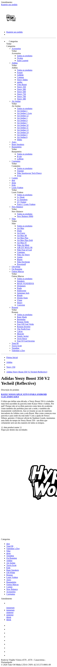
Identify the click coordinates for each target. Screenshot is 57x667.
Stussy (19, 302)
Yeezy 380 (21, 89)
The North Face (23, 329)
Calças (20, 331)
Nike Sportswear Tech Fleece (29, 173)
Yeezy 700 (21, 96)
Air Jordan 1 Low (24, 113)
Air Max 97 (22, 243)
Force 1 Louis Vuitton (26, 204)
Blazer (19, 259)
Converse (21, 305)
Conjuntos (16, 161)
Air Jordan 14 (22, 132)
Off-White (16, 267)
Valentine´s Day (18, 350)
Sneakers (21, 281)
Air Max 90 (22, 235)
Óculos (20, 58)
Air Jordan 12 (22, 116)
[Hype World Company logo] (11, 27)
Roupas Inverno (23, 326)
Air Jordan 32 (22, 125)
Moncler (20, 334)
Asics (14, 142)
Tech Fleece (22, 338)
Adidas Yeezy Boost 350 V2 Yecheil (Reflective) (26, 372)
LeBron (20, 159)
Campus (20, 77)
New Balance (17, 207)
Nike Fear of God (24, 250)
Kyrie (19, 156)
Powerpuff (21, 264)
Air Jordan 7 (22, 123)
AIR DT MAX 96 (24, 247)
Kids (14, 185)
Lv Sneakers (22, 199)
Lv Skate (21, 197)
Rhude (20, 295)
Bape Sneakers (18, 144)
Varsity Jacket (22, 336)
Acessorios (16, 48)
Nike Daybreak (23, 262)
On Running (17, 269)
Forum (20, 72)
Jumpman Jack (23, 293)
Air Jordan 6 (22, 137)
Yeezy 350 (21, 87)
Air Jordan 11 (22, 128)
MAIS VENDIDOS (25, 283)
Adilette (20, 75)
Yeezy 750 (21, 94)
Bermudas (21, 319)
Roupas (15, 307)
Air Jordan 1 (22, 111)
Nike (14, 219)
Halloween (21, 290)
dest (13, 180)
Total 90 (15, 343)
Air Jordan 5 (22, 135)
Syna (19, 175)
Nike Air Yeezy (23, 255)
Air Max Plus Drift (25, 240)
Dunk (19, 231)
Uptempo (21, 252)
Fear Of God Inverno (26, 341)
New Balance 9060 (25, 216)
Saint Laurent (22, 60)
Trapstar (20, 171)
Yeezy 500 (21, 92)
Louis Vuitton (17, 187)
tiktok (8, 617)
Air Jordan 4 (22, 120)
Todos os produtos (24, 56)
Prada (19, 288)
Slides (19, 139)
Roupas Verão (23, 322)
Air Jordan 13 (22, 130)
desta (14, 183)
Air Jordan (16, 101)
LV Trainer (21, 202)
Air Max (20, 228)
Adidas (15, 63)
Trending (15, 348)
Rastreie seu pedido (9, 4)
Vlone (19, 300)
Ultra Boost (22, 84)
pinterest (9, 612)
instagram (10, 608)
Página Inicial (12, 357)
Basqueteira (16, 147)
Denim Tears (22, 298)
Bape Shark (22, 317)
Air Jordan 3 (22, 118)
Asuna (19, 257)
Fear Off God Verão (25, 324)
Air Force (21, 233)
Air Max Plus (22, 238)
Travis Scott (17, 346)
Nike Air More (23, 245)
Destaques (21, 286)
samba (19, 82)
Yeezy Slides (22, 80)
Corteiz (15, 178)
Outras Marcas (18, 271)
